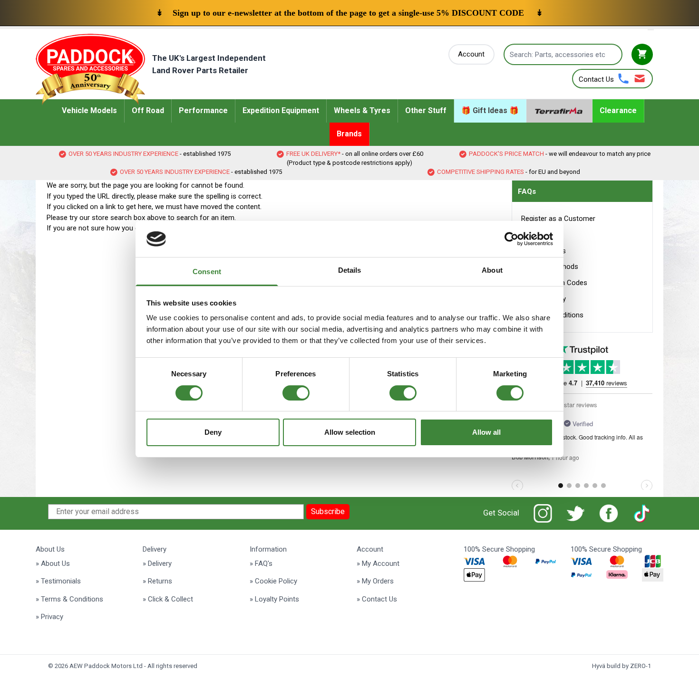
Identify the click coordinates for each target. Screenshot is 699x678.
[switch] (296, 393)
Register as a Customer (558, 218)
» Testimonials (58, 581)
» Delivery (157, 563)
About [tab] (492, 270)
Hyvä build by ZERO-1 (621, 665)
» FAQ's (261, 563)
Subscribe (328, 511)
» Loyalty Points (274, 599)
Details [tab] (349, 270)
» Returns (157, 581)
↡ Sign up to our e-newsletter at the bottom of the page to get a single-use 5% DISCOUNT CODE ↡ (349, 13)
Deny (213, 432)
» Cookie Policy (273, 581)
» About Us (53, 563)
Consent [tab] (207, 271)
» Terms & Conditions (69, 599)
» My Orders (375, 581)
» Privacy (49, 616)
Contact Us (596, 79)
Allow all (486, 432)
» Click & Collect (168, 599)
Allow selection (349, 432)
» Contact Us (377, 599)
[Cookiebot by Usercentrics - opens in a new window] (511, 239)
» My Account (378, 563)
